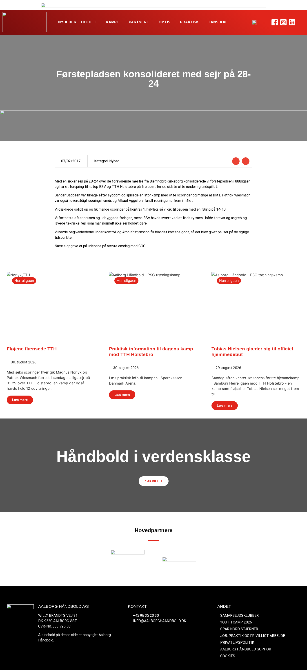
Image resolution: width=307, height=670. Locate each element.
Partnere (139, 22)
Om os (164, 22)
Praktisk (189, 22)
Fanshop (217, 22)
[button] (236, 161)
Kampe (112, 22)
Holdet (88, 22)
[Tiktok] (301, 22)
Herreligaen (24, 280)
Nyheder (67, 22)
